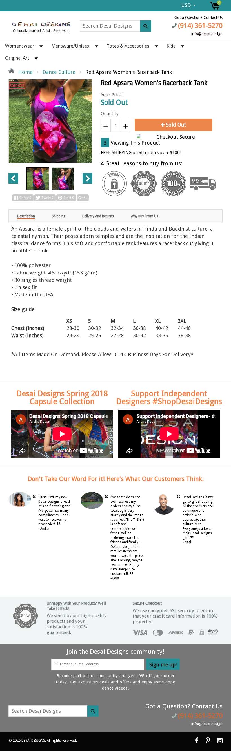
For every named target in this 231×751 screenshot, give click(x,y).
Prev (13, 178)
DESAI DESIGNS (33, 741)
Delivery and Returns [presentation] (98, 216)
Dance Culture (59, 72)
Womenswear (19, 46)
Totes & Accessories (128, 46)
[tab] (26, 216)
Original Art (17, 58)
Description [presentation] (26, 216)
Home (25, 72)
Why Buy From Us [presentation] (144, 216)
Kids (171, 46)
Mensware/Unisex (70, 46)
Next (87, 178)
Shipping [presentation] (58, 216)
